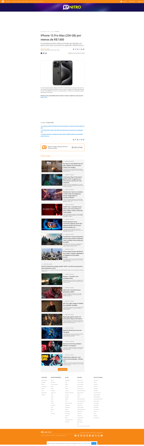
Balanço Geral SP (80, 392)
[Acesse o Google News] (81, 49)
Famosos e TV (53, 392)
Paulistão (43, 394)
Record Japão (96, 403)
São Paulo (67, 415)
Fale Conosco (47, 435)
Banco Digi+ (96, 380)
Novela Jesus (79, 419)
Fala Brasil (79, 413)
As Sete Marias (80, 386)
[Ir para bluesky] (75, 435)
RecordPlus (96, 390)
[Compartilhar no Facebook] (75, 49)
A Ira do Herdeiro (80, 382)
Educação (67, 396)
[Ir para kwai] (84, 435)
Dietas (52, 388)
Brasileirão (43, 382)
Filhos (52, 394)
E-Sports (43, 384)
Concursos (67, 390)
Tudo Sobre (67, 421)
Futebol (43, 388)
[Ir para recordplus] (90, 435)
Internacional (67, 405)
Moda (52, 399)
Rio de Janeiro (67, 413)
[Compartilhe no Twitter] (73, 49)
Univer (95, 413)
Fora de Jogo (44, 386)
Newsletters (96, 388)
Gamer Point (57, 31)
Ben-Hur (78, 394)
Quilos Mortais (80, 421)
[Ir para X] (131, 1)
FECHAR (94, 443)
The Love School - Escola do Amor (83, 426)
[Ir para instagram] (132, 1)
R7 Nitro (49, 31)
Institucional (98, 377)
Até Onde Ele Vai (80, 388)
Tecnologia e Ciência (69, 419)
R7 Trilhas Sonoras (97, 392)
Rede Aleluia (96, 407)
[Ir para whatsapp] (99, 435)
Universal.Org (96, 417)
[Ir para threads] (87, 435)
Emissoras (96, 386)
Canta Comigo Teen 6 (81, 401)
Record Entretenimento (98, 399)
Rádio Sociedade (97, 394)
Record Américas (97, 396)
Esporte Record (80, 411)
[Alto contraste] (41, 53)
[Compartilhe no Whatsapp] (79, 49)
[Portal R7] (3, 1)
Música (52, 401)
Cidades (66, 388)
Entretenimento (56, 377)
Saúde (66, 417)
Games (53, 31)
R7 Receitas (53, 405)
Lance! (43, 390)
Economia (67, 394)
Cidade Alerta (79, 405)
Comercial (95, 384)
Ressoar (95, 411)
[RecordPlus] (124, 1)
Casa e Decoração (54, 384)
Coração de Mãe (80, 407)
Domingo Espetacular (81, 409)
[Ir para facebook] (129, 1)
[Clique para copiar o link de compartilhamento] (83, 49)
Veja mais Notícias (62, 369)
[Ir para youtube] (101, 435)
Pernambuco (67, 411)
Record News (40, 1)
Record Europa (96, 401)
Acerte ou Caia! (80, 380)
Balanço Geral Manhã (81, 390)
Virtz (51, 411)
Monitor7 (67, 409)
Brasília (14, 1)
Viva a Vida (53, 413)
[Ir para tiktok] (93, 435)
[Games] (72, 7)
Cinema (52, 386)
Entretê (22, 1)
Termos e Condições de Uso (61, 435)
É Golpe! (66, 399)
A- (46, 53)
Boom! (78, 396)
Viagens (52, 409)
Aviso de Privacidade (86, 443)
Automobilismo (44, 380)
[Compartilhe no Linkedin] (77, 49)
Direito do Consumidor (69, 392)
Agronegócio (67, 380)
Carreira (95, 382)
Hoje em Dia (79, 415)
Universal (95, 415)
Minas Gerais (67, 407)
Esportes (27, 1)
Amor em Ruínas (80, 384)
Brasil (66, 382)
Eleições (18, 1)
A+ (43, 53)
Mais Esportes (44, 392)
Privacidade (53, 435)
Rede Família (96, 409)
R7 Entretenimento (43, 31)
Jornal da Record (80, 417)
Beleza (52, 380)
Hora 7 (66, 401)
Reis (78, 424)
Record (35, 1)
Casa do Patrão (80, 403)
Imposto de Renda (68, 403)
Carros (66, 386)
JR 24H (31, 1)
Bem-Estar (53, 382)
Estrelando (53, 390)
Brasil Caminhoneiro (81, 399)
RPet (52, 407)
